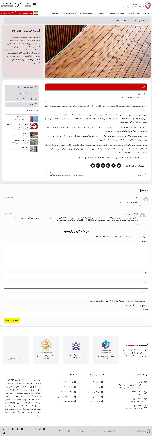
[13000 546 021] (10, 4)
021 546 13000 (136, 391)
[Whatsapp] (26, 429)
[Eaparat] (40, 429)
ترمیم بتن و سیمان (22, 140)
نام (146, 273)
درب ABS (25, 147)
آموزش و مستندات (70, 13)
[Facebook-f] (17, 429)
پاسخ (140, 205)
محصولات (101, 13)
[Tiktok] (4, 433)
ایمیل (145, 282)
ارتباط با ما (55, 13)
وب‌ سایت (145, 291)
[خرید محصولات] (7, 13)
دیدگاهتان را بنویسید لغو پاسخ (132, 97)
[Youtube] (22, 429)
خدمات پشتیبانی (87, 13)
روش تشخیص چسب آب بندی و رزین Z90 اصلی (18, 125)
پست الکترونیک (136, 398)
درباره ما (147, 13)
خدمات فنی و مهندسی (117, 13)
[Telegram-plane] (35, 429)
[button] (119, 165)
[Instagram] (31, 429)
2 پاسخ (140, 94)
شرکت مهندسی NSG (83, 136)
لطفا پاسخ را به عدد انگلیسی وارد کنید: (135, 305)
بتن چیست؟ (24, 133)
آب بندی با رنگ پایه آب (21, 117)
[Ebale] (44, 429)
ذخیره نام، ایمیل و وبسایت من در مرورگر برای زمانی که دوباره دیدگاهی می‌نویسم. (118, 301)
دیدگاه (145, 242)
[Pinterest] (13, 429)
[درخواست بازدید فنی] (24, 13)
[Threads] (9, 429)
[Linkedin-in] (4, 429)
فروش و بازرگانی (134, 13)
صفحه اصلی (142, 20)
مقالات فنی (133, 20)
